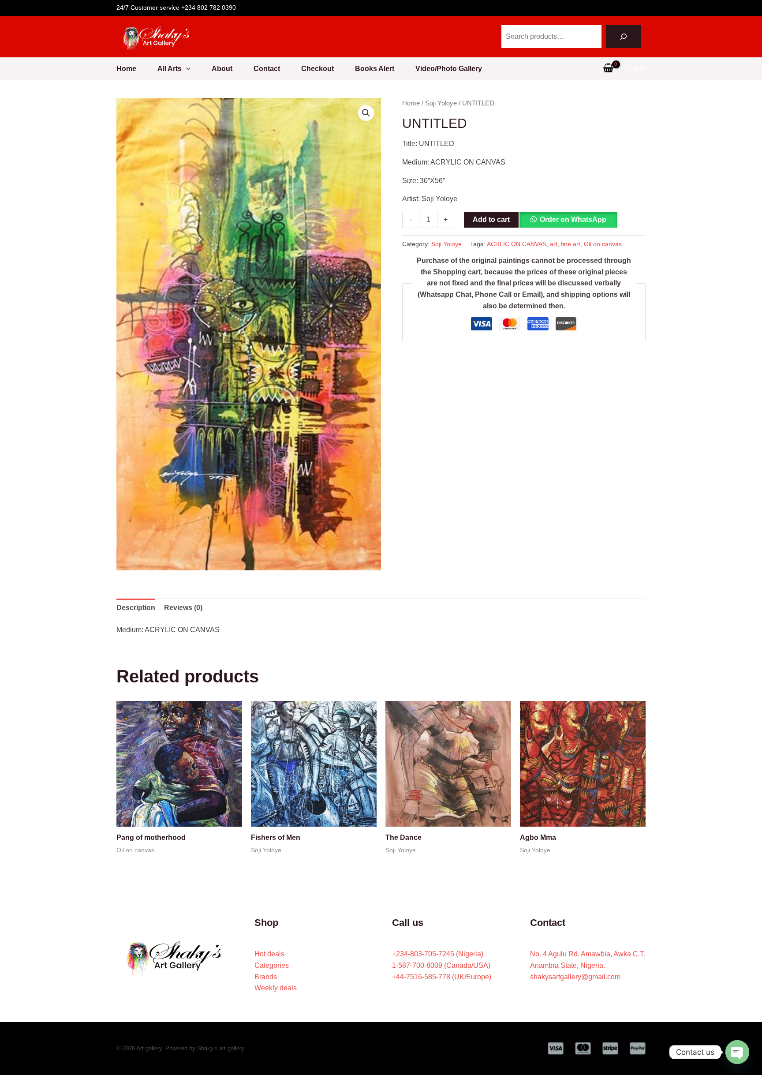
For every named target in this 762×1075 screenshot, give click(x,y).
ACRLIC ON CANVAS (516, 243)
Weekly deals (275, 988)
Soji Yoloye (441, 103)
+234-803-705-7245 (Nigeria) (437, 954)
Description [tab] (135, 607)
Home (126, 68)
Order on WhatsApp (573, 219)
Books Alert (374, 68)
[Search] (623, 36)
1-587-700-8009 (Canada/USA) (441, 965)
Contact (267, 68)
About (222, 68)
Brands (265, 977)
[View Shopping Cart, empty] (608, 69)
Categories (271, 965)
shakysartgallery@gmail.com (575, 977)
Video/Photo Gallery (448, 68)
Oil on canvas (603, 243)
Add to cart (491, 219)
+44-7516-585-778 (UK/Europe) (441, 977)
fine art (570, 243)
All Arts (169, 68)
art (553, 243)
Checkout (317, 68)
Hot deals (269, 954)
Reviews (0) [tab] (183, 607)
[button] (186, 68)
